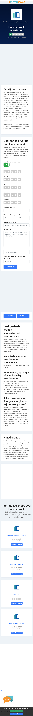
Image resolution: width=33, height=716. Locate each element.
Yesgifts (10, 315)
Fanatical (22, 315)
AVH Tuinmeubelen (16, 624)
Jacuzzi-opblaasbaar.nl (16, 535)
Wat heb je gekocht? (9, 207)
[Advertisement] (16, 63)
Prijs (5, 184)
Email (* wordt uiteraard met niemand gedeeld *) (14, 257)
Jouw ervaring (8, 229)
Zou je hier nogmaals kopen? (12, 162)
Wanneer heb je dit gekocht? (12, 215)
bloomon (16, 594)
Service (6, 176)
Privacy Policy (16, 714)
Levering (6, 192)
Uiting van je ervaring (10, 222)
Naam (5, 249)
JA (6, 165)
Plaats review (10, 266)
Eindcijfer (6, 199)
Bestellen (6, 169)
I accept (16, 711)
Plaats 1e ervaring (16, 544)
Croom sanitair (16, 565)
